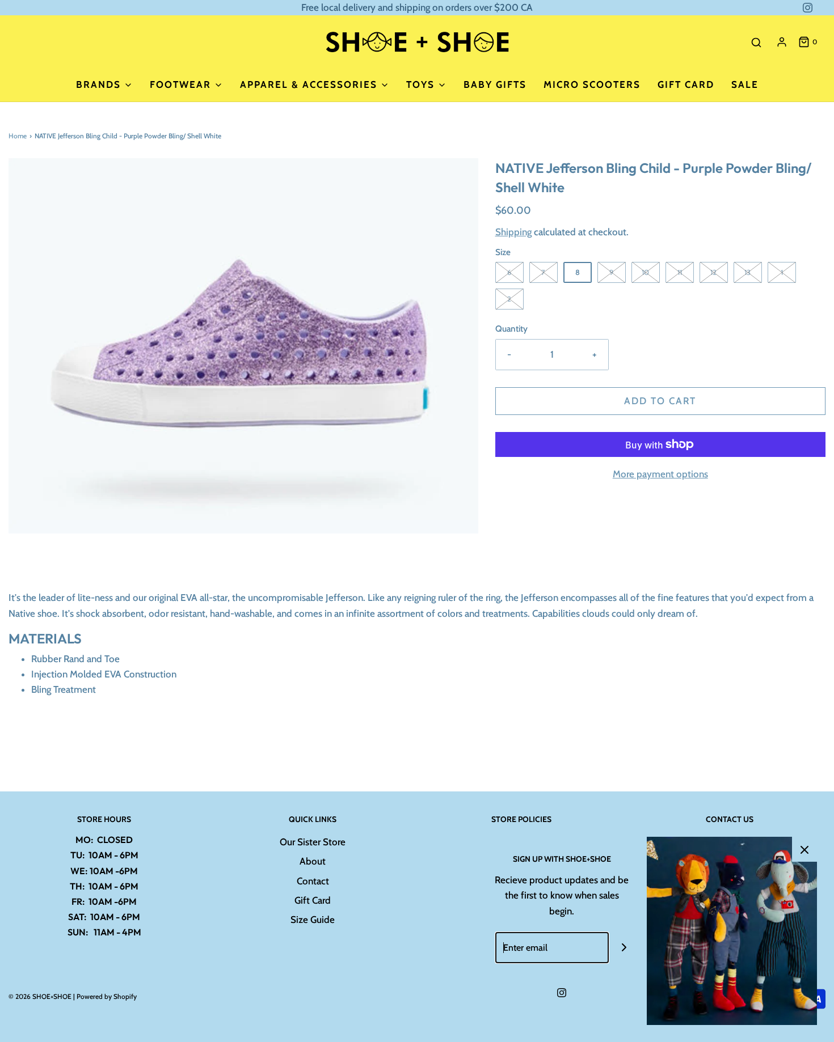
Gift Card (686, 84)
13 (747, 272)
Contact (313, 881)
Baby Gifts (495, 84)
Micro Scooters (592, 84)
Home (18, 136)
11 (679, 272)
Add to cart (660, 400)
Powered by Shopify (107, 996)
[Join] (624, 947)
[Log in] (782, 42)
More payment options (660, 474)
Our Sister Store (313, 842)
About (313, 861)
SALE (745, 84)
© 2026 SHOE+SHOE (40, 996)
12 (713, 272)
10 (645, 272)
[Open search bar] (756, 42)
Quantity (511, 328)
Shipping (513, 232)
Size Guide (312, 919)
